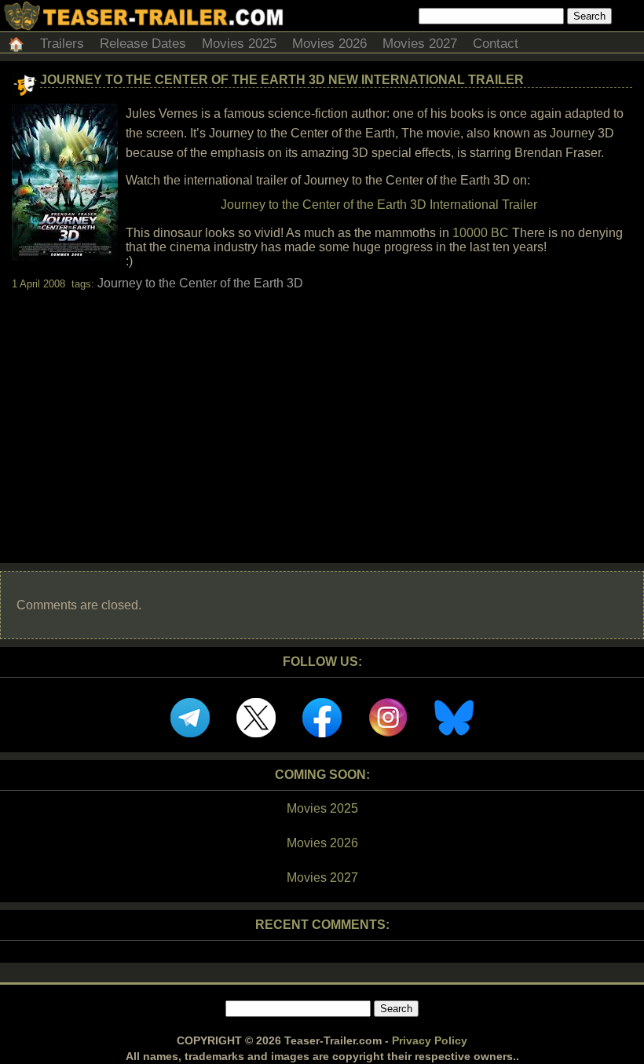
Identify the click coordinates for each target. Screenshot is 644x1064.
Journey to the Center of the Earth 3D (200, 283)
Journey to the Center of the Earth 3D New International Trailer (282, 79)
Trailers (62, 43)
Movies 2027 (419, 43)
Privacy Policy (429, 1040)
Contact (495, 43)
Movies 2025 (239, 43)
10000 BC (480, 232)
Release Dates (143, 43)
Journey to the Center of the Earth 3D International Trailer (379, 204)
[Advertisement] (322, 413)
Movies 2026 (329, 43)
